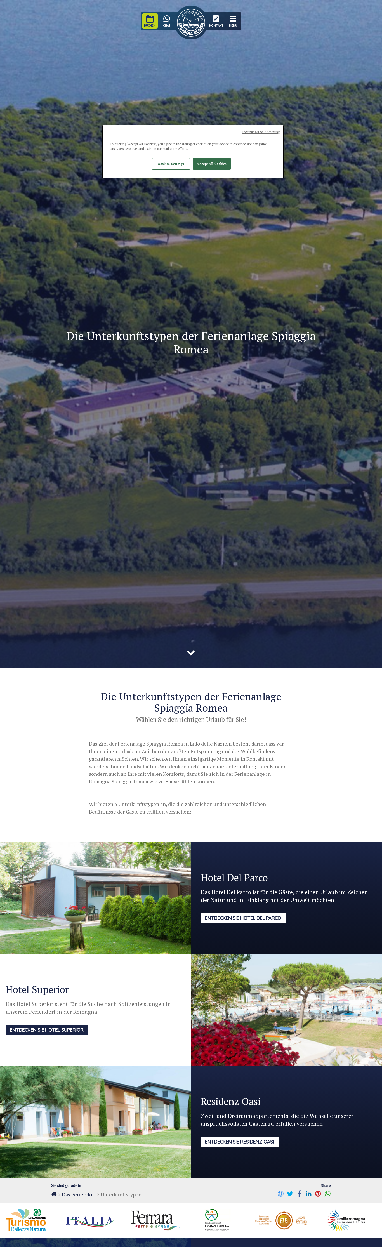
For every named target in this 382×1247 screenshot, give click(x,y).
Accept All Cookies (212, 164)
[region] (193, 151)
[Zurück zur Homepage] (54, 1194)
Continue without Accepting (261, 132)
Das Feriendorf (79, 1194)
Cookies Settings (171, 164)
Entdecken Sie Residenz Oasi (239, 1141)
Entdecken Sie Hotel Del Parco (243, 918)
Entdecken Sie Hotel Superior (46, 1030)
